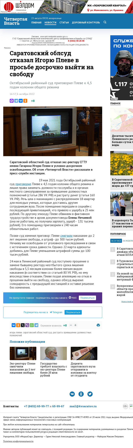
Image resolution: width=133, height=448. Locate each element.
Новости (50, 22)
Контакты (11, 406)
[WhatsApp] (32, 325)
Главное (115, 103)
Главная (36, 22)
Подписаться (87, 297)
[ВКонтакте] (21, 101)
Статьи (64, 22)
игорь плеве (16, 332)
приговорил (23, 184)
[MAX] (12, 101)
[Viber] (27, 325)
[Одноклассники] (25, 101)
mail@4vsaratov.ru (83, 406)
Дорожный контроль (86, 22)
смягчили (66, 236)
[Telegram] (16, 101)
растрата (58, 332)
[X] (23, 325)
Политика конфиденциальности (18, 441)
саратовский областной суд (37, 332)
